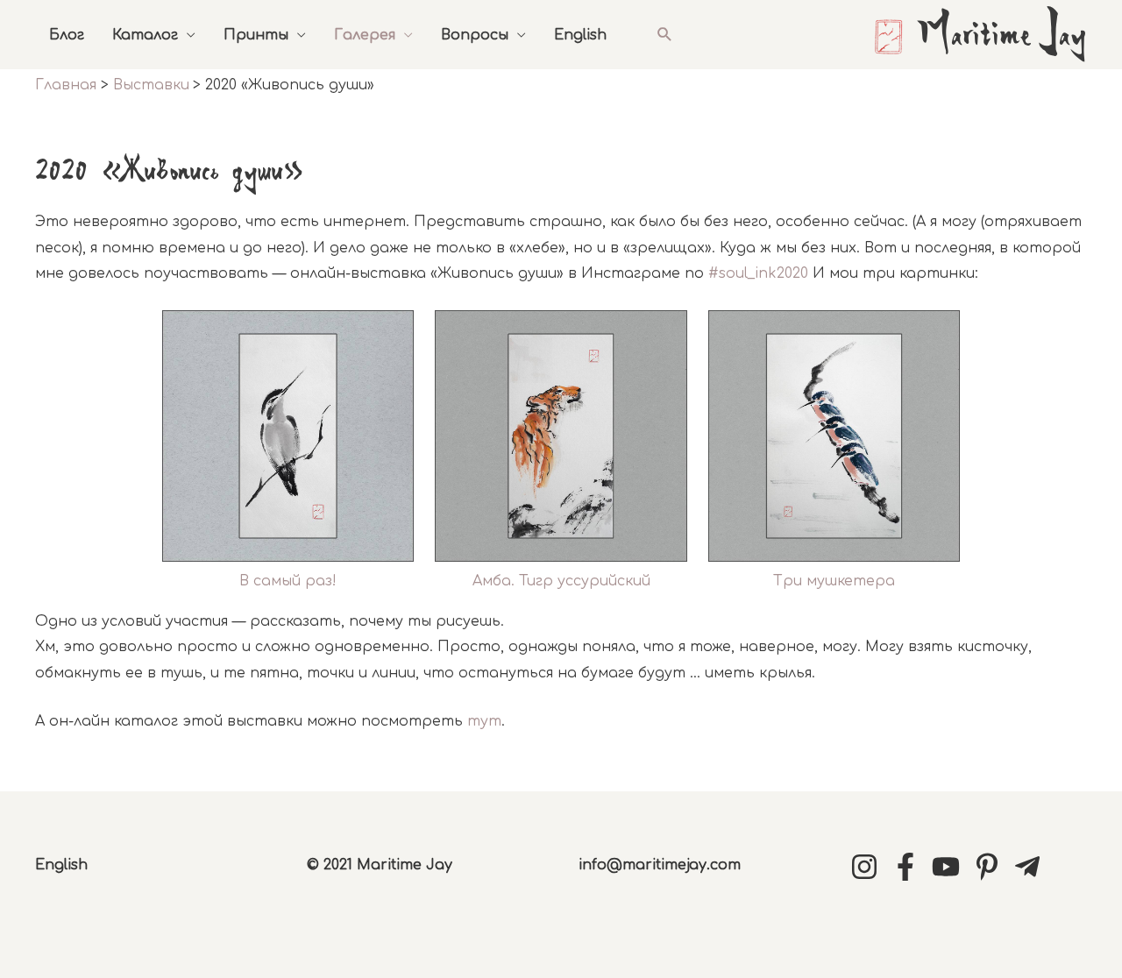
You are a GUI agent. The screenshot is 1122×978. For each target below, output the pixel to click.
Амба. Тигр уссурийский (561, 581)
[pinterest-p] (991, 867)
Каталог (145, 35)
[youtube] (950, 867)
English (580, 35)
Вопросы (474, 35)
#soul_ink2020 (758, 273)
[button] (665, 34)
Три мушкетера (834, 581)
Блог (66, 35)
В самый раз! (288, 581)
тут (484, 721)
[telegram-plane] (1031, 867)
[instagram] (868, 867)
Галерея (364, 35)
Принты (256, 35)
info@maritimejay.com (660, 865)
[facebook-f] (909, 867)
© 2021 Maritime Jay (379, 865)
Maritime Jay (1002, 36)
